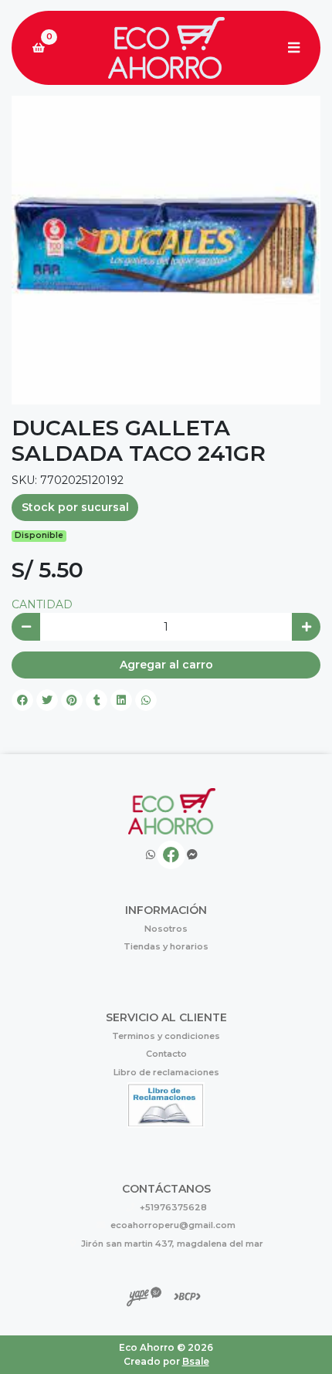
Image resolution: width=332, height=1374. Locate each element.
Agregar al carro (166, 665)
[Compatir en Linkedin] (121, 700)
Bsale (195, 1361)
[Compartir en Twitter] (47, 700)
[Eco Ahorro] (166, 48)
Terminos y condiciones (166, 1035)
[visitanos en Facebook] (171, 855)
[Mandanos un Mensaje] (192, 855)
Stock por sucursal (75, 507)
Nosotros (166, 928)
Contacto (166, 1053)
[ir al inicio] (172, 811)
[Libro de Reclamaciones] (166, 1103)
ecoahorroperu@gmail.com (172, 1225)
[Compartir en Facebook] (22, 700)
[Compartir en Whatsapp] (146, 700)
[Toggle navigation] (293, 48)
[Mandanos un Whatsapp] (150, 855)
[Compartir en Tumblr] (96, 700)
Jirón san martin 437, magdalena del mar (172, 1243)
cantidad (42, 604)
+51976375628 (173, 1207)
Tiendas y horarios (166, 946)
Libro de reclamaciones (166, 1072)
